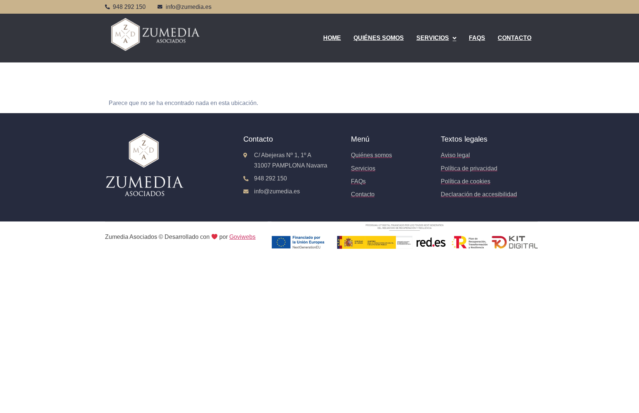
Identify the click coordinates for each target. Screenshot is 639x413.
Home (332, 38)
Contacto (514, 38)
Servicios (432, 38)
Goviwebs (242, 237)
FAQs (477, 38)
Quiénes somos (379, 38)
